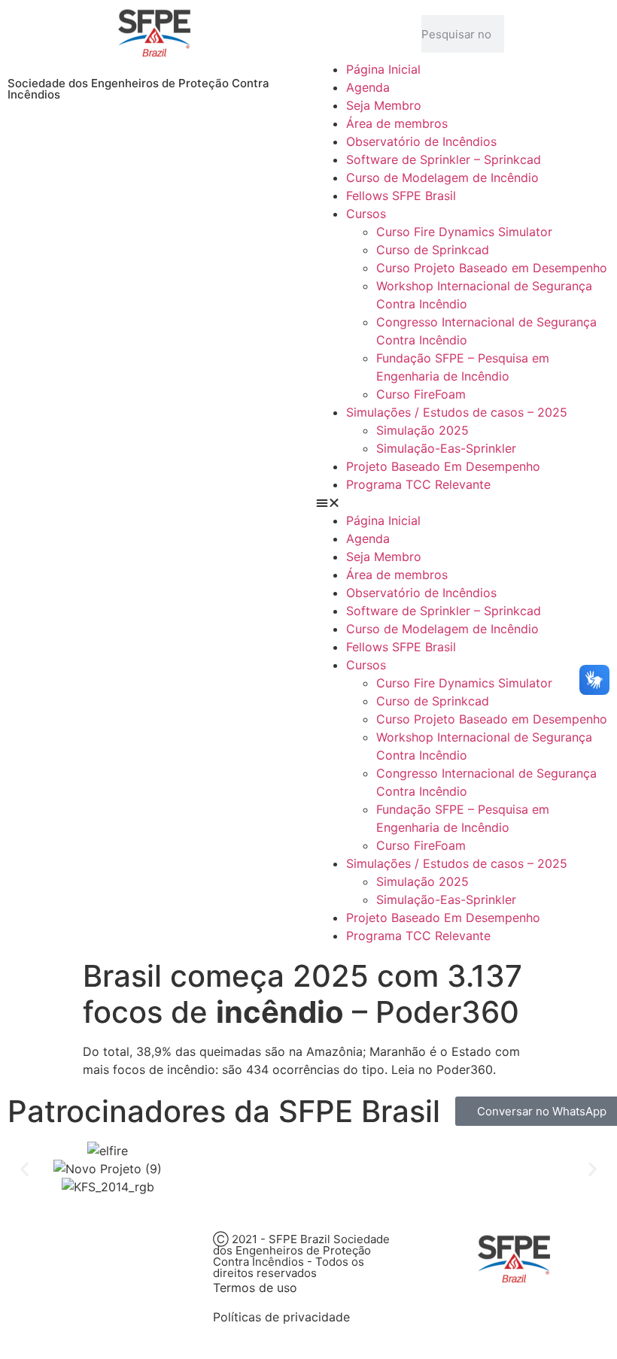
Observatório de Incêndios (421, 141)
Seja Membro (383, 105)
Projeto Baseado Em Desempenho (443, 466)
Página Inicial (383, 69)
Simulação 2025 (422, 430)
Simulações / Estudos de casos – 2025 (456, 412)
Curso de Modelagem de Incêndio (442, 177)
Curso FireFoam (421, 394)
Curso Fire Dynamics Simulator (464, 231)
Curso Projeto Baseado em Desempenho (491, 267)
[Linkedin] (150, 1252)
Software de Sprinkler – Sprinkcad (443, 159)
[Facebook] (26, 1252)
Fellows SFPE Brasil (401, 195)
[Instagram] (109, 1252)
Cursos (366, 213)
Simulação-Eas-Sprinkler (446, 448)
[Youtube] (68, 1252)
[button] (462, 502)
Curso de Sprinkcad (432, 249)
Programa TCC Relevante (418, 484)
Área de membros (397, 123)
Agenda (368, 87)
